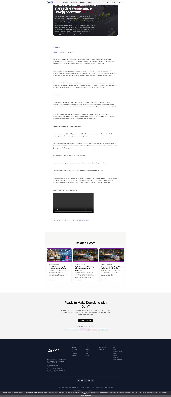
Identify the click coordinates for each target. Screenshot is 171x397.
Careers (87, 349)
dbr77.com (91, 326)
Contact (87, 355)
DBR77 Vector (116, 357)
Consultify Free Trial (103, 329)
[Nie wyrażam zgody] (169, 393)
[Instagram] (92, 380)
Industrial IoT (74, 347)
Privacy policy (87, 395)
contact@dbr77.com (82, 326)
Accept (82, 395)
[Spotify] (89, 380)
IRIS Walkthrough (83, 329)
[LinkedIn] (78, 380)
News (87, 351)
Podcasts (115, 355)
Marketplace (74, 353)
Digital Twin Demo (73, 329)
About (87, 347)
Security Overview (99, 387)
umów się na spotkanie (82, 220)
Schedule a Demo (85, 320)
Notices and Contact (108, 387)
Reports (115, 353)
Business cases (102, 347)
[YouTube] (82, 380)
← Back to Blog (56, 47)
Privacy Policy (61, 387)
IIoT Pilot (65, 329)
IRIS (72, 351)
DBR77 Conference (117, 351)
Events (87, 353)
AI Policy (92, 387)
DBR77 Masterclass (117, 359)
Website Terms (75, 387)
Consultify (74, 355)
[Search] (103, 2)
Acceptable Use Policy (84, 387)
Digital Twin (74, 349)
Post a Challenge (92, 329)
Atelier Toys (102, 349)
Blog (114, 347)
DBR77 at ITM (116, 349)
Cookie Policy (68, 387)
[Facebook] (85, 380)
